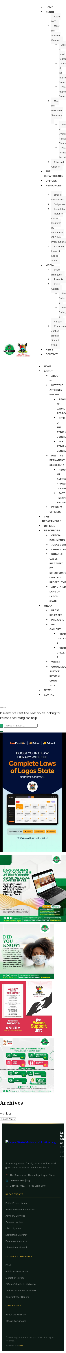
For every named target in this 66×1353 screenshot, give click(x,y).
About (50, 12)
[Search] (1, 726)
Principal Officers (57, 164)
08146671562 (17, 1185)
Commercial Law (14, 1222)
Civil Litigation (13, 1228)
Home (49, 7)
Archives (6, 1113)
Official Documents (16, 1321)
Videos (58, 321)
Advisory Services (15, 1215)
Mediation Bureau (15, 1278)
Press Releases (56, 272)
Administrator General (18, 1297)
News (49, 349)
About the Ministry (16, 1314)
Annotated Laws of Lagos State (58, 253)
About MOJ (55, 19)
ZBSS (20, 1345)
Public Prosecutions (16, 1203)
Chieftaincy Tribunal (16, 1247)
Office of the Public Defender (21, 1284)
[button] (1, 731)
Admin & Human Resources (20, 1209)
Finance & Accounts (16, 1241)
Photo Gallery (55, 286)
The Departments (53, 174)
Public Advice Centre (17, 1271)
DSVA (8, 1265)
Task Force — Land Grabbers (21, 1290)
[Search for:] (19, 725)
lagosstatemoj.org (20, 1180)
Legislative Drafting (16, 1234)
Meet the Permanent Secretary (57, 108)
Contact (52, 354)
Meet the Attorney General (55, 33)
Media (50, 265)
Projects (58, 279)
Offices (51, 180)
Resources (54, 185)
